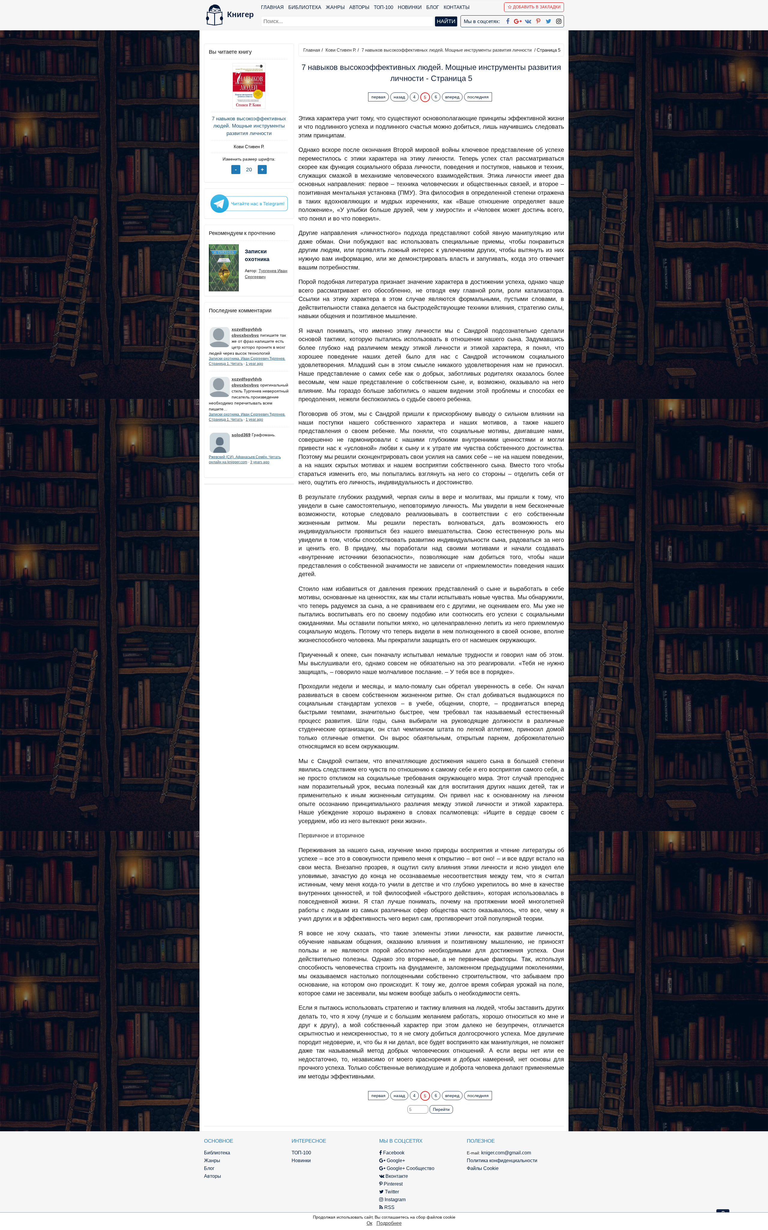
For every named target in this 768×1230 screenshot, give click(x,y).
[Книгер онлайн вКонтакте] (528, 20)
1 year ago (254, 364)
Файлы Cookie (483, 1168)
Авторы (359, 7)
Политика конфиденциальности (502, 1160)
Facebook (393, 1152)
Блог (432, 7)
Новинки (410, 7)
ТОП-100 (383, 7)
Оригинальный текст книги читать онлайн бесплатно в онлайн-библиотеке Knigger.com (419, 1083)
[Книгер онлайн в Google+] (517, 20)
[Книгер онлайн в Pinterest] (538, 20)
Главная (272, 7)
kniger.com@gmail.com (506, 1152)
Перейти (441, 1109)
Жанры (335, 7)
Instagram (394, 1199)
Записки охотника (257, 255)
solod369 (241, 434)
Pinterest (392, 1183)
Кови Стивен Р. (249, 146)
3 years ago (259, 462)
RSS (388, 1207)
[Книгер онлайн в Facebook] (507, 20)
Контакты (457, 7)
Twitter (391, 1191)
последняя (478, 97)
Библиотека (304, 7)
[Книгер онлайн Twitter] (548, 20)
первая (378, 97)
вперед (452, 97)
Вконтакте (396, 1176)
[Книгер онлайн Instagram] (558, 20)
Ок (369, 1223)
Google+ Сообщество (410, 1168)
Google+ (395, 1160)
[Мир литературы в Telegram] (249, 203)
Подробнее (389, 1223)
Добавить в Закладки (536, 7)
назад (399, 97)
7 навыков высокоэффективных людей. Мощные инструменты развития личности (249, 126)
